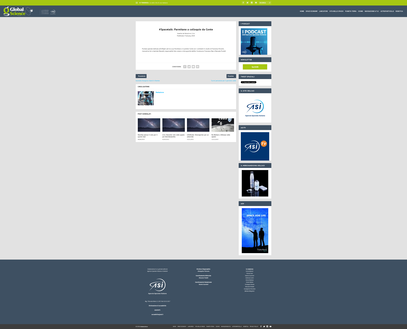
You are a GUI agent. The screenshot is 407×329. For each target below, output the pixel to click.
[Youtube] (256, 2)
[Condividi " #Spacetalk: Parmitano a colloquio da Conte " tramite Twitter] (189, 67)
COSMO (360, 11)
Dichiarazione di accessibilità (157, 306)
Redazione (188, 33)
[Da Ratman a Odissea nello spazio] (223, 125)
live (193, 33)
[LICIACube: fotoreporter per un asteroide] (198, 125)
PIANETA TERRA (350, 11)
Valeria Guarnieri (203, 284)
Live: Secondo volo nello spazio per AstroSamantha (173, 136)
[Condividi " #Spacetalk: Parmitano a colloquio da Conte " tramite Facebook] (185, 67)
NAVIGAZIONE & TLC (372, 11)
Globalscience (144, 326)
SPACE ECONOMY (312, 11)
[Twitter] (247, 2)
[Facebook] (243, 2)
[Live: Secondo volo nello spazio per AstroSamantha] (173, 125)
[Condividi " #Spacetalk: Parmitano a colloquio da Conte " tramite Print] (197, 67)
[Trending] (137, 3)
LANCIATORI (323, 11)
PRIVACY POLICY (254, 326)
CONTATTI (157, 310)
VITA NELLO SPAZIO (337, 11)
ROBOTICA (399, 11)
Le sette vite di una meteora (159, 3)
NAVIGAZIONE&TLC (226, 326)
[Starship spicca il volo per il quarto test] (149, 125)
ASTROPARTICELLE (387, 11)
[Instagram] (251, 2)
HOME (302, 11)
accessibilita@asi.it (157, 314)
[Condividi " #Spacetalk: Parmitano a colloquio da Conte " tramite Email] (193, 67)
